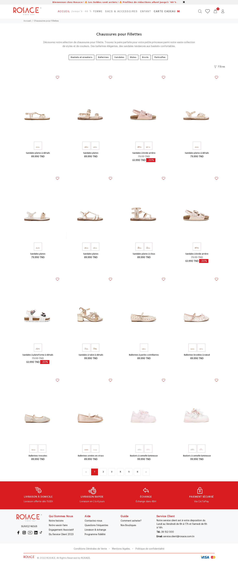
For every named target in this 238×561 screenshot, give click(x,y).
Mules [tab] (133, 57)
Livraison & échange (95, 530)
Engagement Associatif (61, 530)
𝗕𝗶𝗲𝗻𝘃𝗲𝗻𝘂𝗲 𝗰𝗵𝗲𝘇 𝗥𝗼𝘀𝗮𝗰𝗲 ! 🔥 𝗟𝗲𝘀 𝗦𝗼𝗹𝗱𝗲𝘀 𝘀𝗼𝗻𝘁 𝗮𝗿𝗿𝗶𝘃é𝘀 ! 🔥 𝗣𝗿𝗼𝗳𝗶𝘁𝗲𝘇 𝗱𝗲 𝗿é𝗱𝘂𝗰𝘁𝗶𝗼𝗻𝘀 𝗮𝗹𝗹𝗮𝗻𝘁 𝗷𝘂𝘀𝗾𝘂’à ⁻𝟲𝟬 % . (115, 2)
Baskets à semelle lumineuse (144, 456)
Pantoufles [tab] (160, 57)
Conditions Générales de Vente (90, 549)
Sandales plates (90, 153)
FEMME (98, 11)
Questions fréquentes (96, 525)
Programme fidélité (95, 534)
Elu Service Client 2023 (61, 534)
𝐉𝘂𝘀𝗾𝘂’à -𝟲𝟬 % (81, 11)
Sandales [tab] (119, 57)
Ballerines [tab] (103, 57)
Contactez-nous (93, 521)
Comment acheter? (131, 521)
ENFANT (145, 11)
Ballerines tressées (38, 456)
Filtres (221, 66)
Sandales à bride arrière (143, 153)
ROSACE (85, 558)
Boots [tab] (145, 57)
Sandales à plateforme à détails (38, 355)
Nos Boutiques (128, 525)
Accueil (27, 21)
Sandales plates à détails (38, 153)
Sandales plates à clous (144, 254)
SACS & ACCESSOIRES (121, 11)
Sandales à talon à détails (91, 355)
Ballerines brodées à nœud (197, 355)
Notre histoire (56, 521)
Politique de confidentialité (150, 549)
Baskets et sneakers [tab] (81, 57)
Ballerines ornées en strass (91, 456)
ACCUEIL (64, 11)
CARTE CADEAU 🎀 (167, 11)
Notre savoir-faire (58, 525)
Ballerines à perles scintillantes (144, 355)
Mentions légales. (121, 549)
